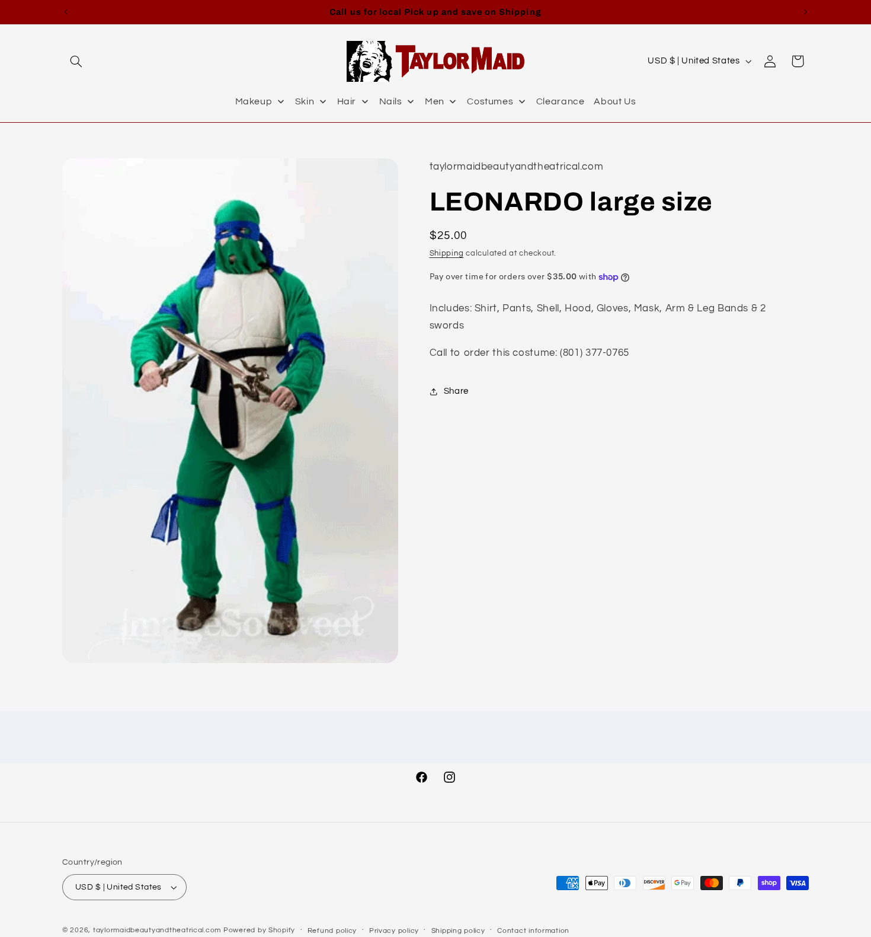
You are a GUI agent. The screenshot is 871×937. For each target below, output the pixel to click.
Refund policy (332, 931)
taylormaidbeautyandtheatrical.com (157, 930)
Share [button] (456, 391)
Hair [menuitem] (347, 101)
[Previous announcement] (66, 12)
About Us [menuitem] (615, 101)
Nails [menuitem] (390, 101)
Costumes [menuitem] (490, 101)
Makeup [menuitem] (254, 101)
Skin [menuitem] (305, 101)
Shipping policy (458, 931)
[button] (75, 61)
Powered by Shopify (259, 930)
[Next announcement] (805, 12)
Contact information (533, 931)
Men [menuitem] (434, 101)
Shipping (447, 254)
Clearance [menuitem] (560, 101)
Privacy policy (394, 931)
